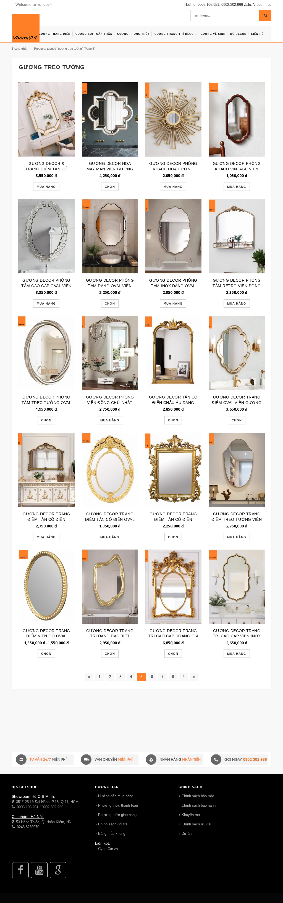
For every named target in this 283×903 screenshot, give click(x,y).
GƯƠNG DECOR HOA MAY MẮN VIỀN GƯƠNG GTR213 (110, 169)
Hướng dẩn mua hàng (115, 796)
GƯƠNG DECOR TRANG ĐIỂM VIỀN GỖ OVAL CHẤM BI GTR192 (46, 636)
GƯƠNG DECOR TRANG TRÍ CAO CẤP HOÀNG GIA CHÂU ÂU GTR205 (173, 636)
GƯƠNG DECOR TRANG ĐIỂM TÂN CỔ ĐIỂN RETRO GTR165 (173, 519)
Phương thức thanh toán (118, 805)
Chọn (110, 186)
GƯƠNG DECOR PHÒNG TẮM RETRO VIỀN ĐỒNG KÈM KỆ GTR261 (237, 286)
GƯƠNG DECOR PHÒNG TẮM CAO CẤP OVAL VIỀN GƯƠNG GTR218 (46, 286)
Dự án (187, 833)
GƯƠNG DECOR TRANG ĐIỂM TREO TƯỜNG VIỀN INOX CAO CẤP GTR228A (236, 519)
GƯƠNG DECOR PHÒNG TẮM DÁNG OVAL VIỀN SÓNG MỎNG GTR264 (110, 286)
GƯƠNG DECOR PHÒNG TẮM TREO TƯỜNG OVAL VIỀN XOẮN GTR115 (47, 402)
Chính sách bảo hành (199, 805)
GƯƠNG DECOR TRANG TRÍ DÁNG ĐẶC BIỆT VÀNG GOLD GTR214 (110, 636)
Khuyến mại (191, 815)
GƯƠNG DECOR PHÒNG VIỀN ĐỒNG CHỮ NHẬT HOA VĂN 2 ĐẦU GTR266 (110, 402)
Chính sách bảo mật (198, 796)
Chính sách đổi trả (112, 824)
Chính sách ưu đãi (196, 824)
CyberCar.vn (108, 849)
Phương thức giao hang (117, 815)
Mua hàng (46, 186)
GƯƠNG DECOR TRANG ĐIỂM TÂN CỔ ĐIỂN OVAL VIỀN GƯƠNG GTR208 (110, 519)
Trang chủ (19, 48)
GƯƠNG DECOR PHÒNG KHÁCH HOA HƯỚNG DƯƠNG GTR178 (173, 169)
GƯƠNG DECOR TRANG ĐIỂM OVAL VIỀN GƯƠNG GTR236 (236, 402)
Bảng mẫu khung (111, 833)
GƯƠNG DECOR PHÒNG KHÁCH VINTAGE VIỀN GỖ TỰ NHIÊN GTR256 (237, 169)
